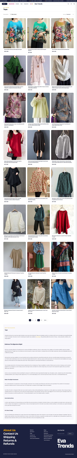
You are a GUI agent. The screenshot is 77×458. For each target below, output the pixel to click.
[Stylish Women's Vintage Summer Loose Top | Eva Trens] (38, 294)
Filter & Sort (14, 14)
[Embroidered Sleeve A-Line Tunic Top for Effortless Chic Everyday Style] (14, 145)
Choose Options (15, 46)
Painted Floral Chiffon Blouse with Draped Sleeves (37, 50)
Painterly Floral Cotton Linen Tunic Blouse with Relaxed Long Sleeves (14, 125)
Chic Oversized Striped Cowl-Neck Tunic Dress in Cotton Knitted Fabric (38, 162)
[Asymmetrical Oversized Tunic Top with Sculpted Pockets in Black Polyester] (14, 182)
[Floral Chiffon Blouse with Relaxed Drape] (14, 33)
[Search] (68, 4)
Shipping (9, 437)
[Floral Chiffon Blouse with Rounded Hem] (62, 33)
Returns (31, 430)
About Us (9, 430)
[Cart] (74, 4)
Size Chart (32, 431)
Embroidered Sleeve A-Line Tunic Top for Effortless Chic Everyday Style (13, 162)
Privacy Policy (33, 436)
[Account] (71, 4)
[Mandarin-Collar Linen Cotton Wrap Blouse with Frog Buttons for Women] (62, 182)
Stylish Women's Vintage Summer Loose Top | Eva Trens (37, 311)
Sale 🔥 (31, 3)
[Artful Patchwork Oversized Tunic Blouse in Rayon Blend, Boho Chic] (62, 108)
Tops (21, 3)
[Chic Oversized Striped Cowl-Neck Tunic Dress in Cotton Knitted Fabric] (38, 145)
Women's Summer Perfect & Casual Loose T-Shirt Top (13, 311)
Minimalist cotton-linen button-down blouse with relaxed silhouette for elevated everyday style (61, 162)
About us (46, 431)
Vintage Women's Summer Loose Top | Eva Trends (37, 274)
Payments (46, 433)
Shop (4, 3)
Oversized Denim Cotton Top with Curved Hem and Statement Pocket (38, 236)
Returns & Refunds (10, 442)
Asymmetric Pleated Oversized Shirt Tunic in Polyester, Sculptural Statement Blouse (13, 87)
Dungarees (26, 3)
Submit (69, 433)
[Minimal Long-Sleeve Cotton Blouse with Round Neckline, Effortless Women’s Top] (14, 219)
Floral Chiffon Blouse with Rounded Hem (60, 49)
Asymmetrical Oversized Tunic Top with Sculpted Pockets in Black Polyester (12, 199)
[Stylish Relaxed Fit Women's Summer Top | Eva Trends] (14, 257)
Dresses (17, 3)
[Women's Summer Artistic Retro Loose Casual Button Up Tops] (62, 294)
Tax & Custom (47, 440)
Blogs (45, 430)
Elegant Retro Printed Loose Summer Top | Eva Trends (62, 274)
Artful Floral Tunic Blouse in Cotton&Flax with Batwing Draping (38, 199)
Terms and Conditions (34, 438)
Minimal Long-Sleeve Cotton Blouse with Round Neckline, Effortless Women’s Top (14, 236)
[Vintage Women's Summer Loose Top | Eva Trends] (38, 257)
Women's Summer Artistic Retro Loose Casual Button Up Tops (62, 311)
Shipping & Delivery (48, 436)
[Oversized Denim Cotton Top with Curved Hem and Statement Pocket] (38, 219)
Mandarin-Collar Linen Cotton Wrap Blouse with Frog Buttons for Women (62, 199)
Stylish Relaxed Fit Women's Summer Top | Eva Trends (14, 274)
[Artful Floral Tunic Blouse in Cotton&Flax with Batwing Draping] (38, 182)
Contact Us (10, 433)
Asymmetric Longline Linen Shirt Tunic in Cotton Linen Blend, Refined (38, 87)
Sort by (64, 14)
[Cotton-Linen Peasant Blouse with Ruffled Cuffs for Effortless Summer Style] (38, 108)
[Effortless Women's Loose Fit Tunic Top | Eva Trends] (62, 219)
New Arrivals (11, 3)
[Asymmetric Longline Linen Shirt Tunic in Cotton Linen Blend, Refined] (38, 70)
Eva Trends (38, 336)
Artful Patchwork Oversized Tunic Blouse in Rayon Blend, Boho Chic (61, 125)
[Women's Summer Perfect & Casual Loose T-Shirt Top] (14, 294)
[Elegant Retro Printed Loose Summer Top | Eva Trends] (62, 257)
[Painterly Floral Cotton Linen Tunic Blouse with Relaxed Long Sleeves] (14, 108)
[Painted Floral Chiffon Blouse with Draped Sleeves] (38, 33)
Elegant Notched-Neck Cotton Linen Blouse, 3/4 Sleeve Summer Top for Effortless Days (62, 87)
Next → (45, 320)
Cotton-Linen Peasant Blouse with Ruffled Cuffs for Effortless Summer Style (38, 125)
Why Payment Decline (48, 435)
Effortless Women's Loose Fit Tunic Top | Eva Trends (61, 236)
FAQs (31, 433)
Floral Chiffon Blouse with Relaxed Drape (13, 49)
